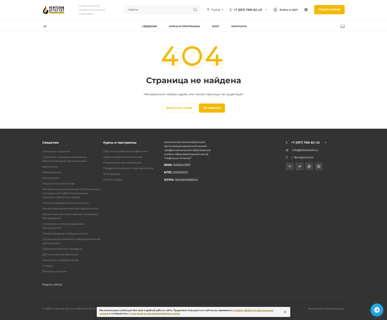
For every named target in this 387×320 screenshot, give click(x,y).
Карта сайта (52, 284)
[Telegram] (299, 166)
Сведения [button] (149, 26)
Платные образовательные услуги (65, 202)
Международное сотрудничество (65, 233)
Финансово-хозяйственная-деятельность (70, 208)
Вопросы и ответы (54, 271)
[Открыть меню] (45, 26)
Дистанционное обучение (60, 254)
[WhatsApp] (309, 166)
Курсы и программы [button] (184, 26)
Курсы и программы (119, 142)
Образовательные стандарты (62, 248)
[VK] (290, 166)
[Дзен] (319, 166)
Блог (215, 26)
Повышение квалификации (122, 162)
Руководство (50, 177)
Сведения (50, 142)
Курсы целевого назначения (122, 156)
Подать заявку (329, 9)
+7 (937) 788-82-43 (247, 10)
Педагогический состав (58, 183)
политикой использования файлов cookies (155, 313)
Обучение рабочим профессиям (125, 151)
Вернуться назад (179, 108)
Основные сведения (56, 151)
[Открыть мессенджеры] (376, 309)
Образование (51, 172)
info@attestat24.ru (305, 150)
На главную (212, 108)
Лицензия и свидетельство (60, 260)
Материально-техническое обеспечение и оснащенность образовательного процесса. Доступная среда (71, 193)
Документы (50, 166)
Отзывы (47, 265)
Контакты (239, 26)
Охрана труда (112, 179)
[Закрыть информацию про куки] (285, 312)
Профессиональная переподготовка (128, 168)
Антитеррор (111, 173)
